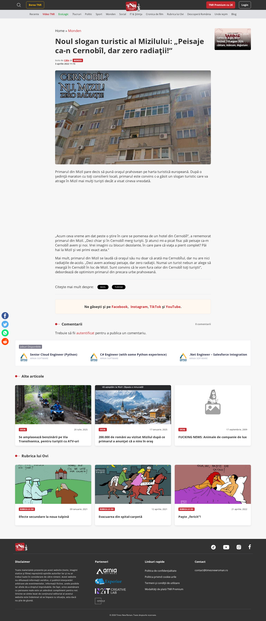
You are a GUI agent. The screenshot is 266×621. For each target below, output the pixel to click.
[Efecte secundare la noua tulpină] (53, 495)
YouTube (173, 306)
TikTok (155, 306)
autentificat (85, 333)
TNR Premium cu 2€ (221, 5)
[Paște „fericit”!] (213, 495)
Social (23, 429)
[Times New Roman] (133, 6)
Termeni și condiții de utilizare (162, 583)
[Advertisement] (133, 208)
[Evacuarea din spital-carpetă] (133, 495)
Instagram (139, 306)
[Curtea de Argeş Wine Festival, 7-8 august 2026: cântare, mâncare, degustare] (233, 39)
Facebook (120, 306)
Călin (66, 60)
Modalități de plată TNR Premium (164, 589)
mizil (103, 287)
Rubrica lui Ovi (27, 509)
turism (119, 287)
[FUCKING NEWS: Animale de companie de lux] (213, 415)
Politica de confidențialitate (160, 570)
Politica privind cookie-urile (160, 577)
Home (59, 30)
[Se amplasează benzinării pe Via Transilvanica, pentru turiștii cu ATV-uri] (53, 415)
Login (245, 5)
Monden (74, 30)
